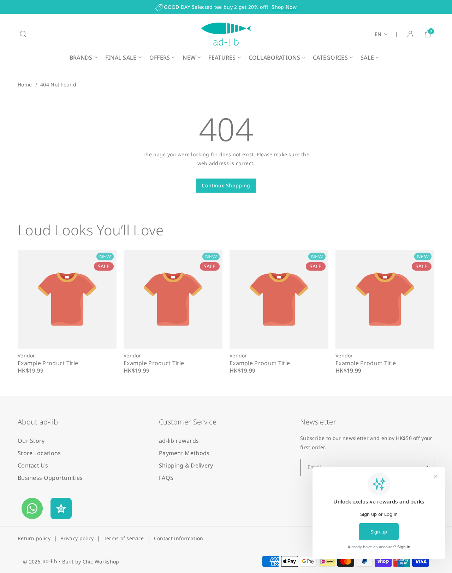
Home (25, 84)
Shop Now (284, 7)
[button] (23, 34)
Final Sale (121, 57)
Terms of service (124, 538)
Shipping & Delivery (186, 465)
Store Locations (39, 453)
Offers (159, 57)
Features (222, 57)
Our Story (31, 441)
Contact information (178, 538)
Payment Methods (184, 453)
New (189, 57)
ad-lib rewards (179, 441)
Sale (367, 57)
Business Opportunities (50, 478)
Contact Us (33, 465)
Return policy (34, 538)
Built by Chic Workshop (90, 561)
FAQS (166, 478)
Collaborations (274, 57)
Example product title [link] (48, 363)
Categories (330, 57)
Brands (81, 57)
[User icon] (410, 34)
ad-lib (50, 561)
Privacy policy (77, 538)
